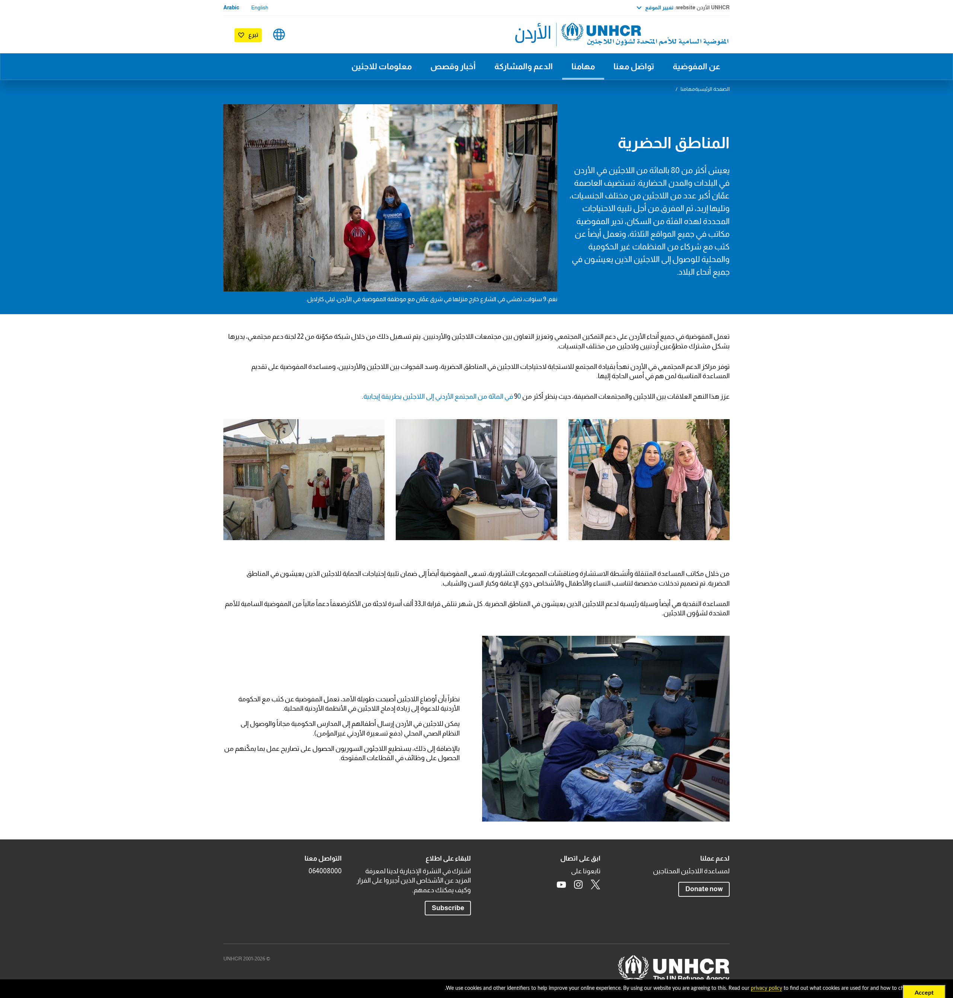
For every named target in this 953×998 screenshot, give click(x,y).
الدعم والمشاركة (523, 66)
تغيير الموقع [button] (659, 7)
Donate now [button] (704, 889)
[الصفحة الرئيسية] (677, 34)
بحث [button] (302, 34)
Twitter (595, 884)
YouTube (561, 884)
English (259, 7)
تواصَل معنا (633, 66)
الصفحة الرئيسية (712, 89)
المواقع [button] (279, 34)
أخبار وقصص (453, 66)
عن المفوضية (696, 66)
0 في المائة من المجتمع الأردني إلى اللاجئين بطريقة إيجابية (442, 396)
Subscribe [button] (444, 908)
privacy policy (766, 988)
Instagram (578, 884)
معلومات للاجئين (381, 66)
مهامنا (583, 66)
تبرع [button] (253, 35)
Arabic (231, 7)
